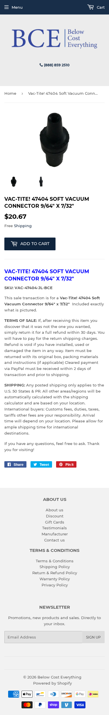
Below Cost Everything (59, 677)
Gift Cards (54, 522)
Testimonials (54, 528)
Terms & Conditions (55, 561)
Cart (100, 7)
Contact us (54, 540)
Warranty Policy (55, 579)
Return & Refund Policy (54, 572)
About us (54, 510)
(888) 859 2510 (56, 65)
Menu (17, 7)
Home (10, 93)
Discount (54, 516)
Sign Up (93, 637)
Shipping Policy (55, 566)
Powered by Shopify (52, 683)
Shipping (23, 225)
